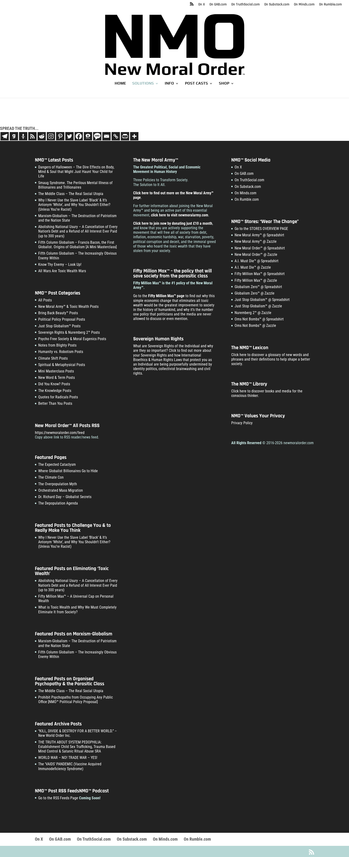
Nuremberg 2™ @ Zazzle (253, 312)
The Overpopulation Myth (57, 484)
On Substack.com (276, 5)
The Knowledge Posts (54, 390)
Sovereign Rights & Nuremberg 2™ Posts (69, 332)
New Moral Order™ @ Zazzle (256, 254)
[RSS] (32, 136)
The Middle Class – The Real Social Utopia (70, 193)
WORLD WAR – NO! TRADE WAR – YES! (67, 757)
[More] (134, 136)
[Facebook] (79, 136)
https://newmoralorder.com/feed (60, 432)
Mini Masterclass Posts (56, 371)
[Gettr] (23, 136)
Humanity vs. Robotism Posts (60, 351)
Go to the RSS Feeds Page (58, 798)
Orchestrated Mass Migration (60, 490)
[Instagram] (51, 136)
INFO (169, 84)
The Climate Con (51, 477)
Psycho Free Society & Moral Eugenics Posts (72, 339)
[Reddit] (42, 136)
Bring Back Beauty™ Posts (58, 313)
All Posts (45, 300)
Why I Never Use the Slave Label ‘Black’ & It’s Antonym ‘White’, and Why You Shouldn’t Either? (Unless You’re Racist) (74, 204)
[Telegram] (4, 136)
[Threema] (88, 136)
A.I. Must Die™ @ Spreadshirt (256, 261)
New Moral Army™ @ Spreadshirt (259, 235)
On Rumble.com (330, 5)
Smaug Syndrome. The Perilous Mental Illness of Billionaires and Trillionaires (75, 185)
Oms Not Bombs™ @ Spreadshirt (259, 319)
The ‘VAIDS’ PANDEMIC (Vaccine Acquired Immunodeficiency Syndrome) (69, 766)
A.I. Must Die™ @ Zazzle (253, 267)
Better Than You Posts (55, 403)
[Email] (106, 136)
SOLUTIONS (143, 84)
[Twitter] (69, 136)
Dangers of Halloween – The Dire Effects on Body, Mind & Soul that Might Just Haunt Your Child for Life (76, 171)
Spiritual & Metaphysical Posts (61, 364)
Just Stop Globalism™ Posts (59, 326)
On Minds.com (304, 5)
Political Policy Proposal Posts (61, 319)
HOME (120, 84)
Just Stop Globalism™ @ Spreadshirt (262, 299)
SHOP (224, 84)
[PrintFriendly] (125, 136)
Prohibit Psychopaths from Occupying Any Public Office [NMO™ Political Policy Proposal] (75, 699)
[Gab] (14, 136)
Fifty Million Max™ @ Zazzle (256, 280)
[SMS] (97, 136)
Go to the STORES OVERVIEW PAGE (261, 228)
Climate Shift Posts (53, 358)
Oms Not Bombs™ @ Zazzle (255, 325)
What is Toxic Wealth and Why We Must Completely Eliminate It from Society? (77, 609)
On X (201, 5)
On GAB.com (218, 5)
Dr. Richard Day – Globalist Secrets (64, 497)
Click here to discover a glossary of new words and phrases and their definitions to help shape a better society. (270, 359)
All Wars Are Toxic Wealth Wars (62, 271)
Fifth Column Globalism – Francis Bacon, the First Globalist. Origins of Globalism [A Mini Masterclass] (77, 244)
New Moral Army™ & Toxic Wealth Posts (68, 306)
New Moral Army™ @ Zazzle (256, 241)
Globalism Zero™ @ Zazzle (254, 293)
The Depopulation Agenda (58, 503)
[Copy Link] (116, 136)
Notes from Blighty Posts (57, 345)
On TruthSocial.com (245, 5)
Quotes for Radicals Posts (58, 397)
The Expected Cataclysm (57, 464)
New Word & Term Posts (56, 377)
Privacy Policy (242, 423)
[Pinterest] (60, 136)
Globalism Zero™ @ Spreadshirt (258, 287)
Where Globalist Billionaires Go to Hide (68, 471)
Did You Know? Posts (54, 384)
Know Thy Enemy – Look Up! (59, 264)
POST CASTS (196, 84)
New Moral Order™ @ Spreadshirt (260, 248)
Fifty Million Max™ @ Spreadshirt (260, 273)
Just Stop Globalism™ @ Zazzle (258, 306)
